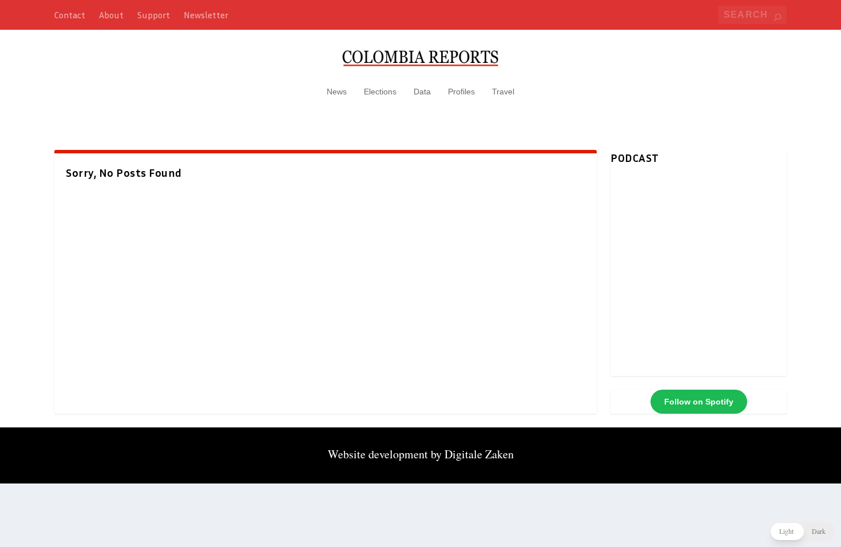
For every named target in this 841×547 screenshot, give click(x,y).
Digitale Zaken (479, 454)
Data (422, 91)
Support (153, 15)
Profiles (461, 91)
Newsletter (206, 15)
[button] (802, 531)
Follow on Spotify (698, 401)
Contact (69, 15)
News (337, 91)
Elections (380, 91)
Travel (503, 91)
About (111, 15)
